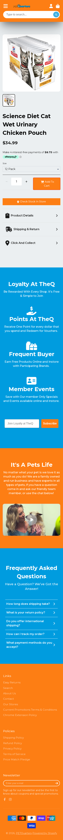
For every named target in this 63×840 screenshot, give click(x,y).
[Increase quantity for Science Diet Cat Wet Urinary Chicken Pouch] (26, 181)
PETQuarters (24, 833)
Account (51, 6)
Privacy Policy (12, 748)
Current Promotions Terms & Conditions (30, 709)
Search (8, 688)
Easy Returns (11, 682)
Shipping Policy (13, 737)
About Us (9, 693)
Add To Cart (49, 183)
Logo (21, 6)
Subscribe (50, 423)
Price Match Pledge (16, 759)
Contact (8, 698)
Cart (58, 6)
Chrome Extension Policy (20, 715)
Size (4, 163)
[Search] (56, 15)
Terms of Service (14, 754)
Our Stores (10, 704)
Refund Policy (12, 743)
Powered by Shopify (44, 833)
